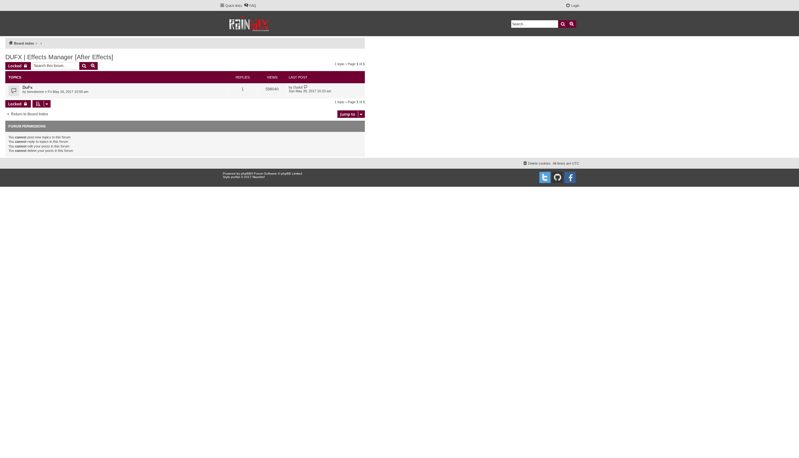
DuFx (27, 87)
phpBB (246, 173)
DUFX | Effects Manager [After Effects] (59, 57)
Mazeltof (258, 177)
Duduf (297, 87)
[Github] (557, 177)
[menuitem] (250, 5)
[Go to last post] (305, 87)
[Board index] (249, 23)
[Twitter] (545, 177)
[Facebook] (570, 177)
